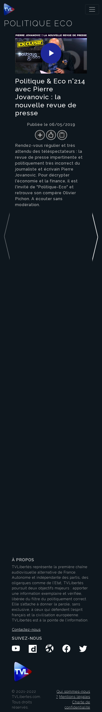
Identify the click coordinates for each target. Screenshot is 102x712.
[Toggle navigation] (92, 9)
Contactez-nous (26, 629)
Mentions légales (74, 696)
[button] (95, 292)
